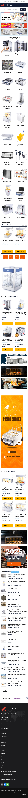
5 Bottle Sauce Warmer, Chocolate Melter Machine (7, 341)
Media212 (24, 794)
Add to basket (7, 251)
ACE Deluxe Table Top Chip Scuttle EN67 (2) (20, 242)
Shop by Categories (14, 37)
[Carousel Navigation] (24, 224)
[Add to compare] (12, 230)
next (26, 224)
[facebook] (1, 713)
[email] (2, 784)
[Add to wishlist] (12, 228)
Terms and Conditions (5, 792)
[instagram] (5, 713)
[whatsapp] (7, 784)
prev (23, 224)
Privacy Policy (14, 792)
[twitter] (12, 713)
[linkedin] (8, 713)
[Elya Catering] (6, 5)
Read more (7, 323)
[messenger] (5, 784)
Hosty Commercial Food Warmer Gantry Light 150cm (7, 489)
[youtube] (15, 713)
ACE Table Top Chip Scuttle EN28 (7, 241)
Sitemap (20, 792)
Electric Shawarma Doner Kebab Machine (7, 314)
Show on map (4, 724)
